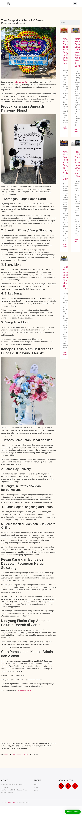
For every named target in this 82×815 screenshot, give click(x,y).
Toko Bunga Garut (24, 690)
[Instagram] (68, 786)
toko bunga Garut (22, 82)
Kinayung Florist (11, 802)
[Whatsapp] (61, 786)
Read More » (65, 129)
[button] (75, 3)
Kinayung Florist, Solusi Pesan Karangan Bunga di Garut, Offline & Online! (68, 165)
